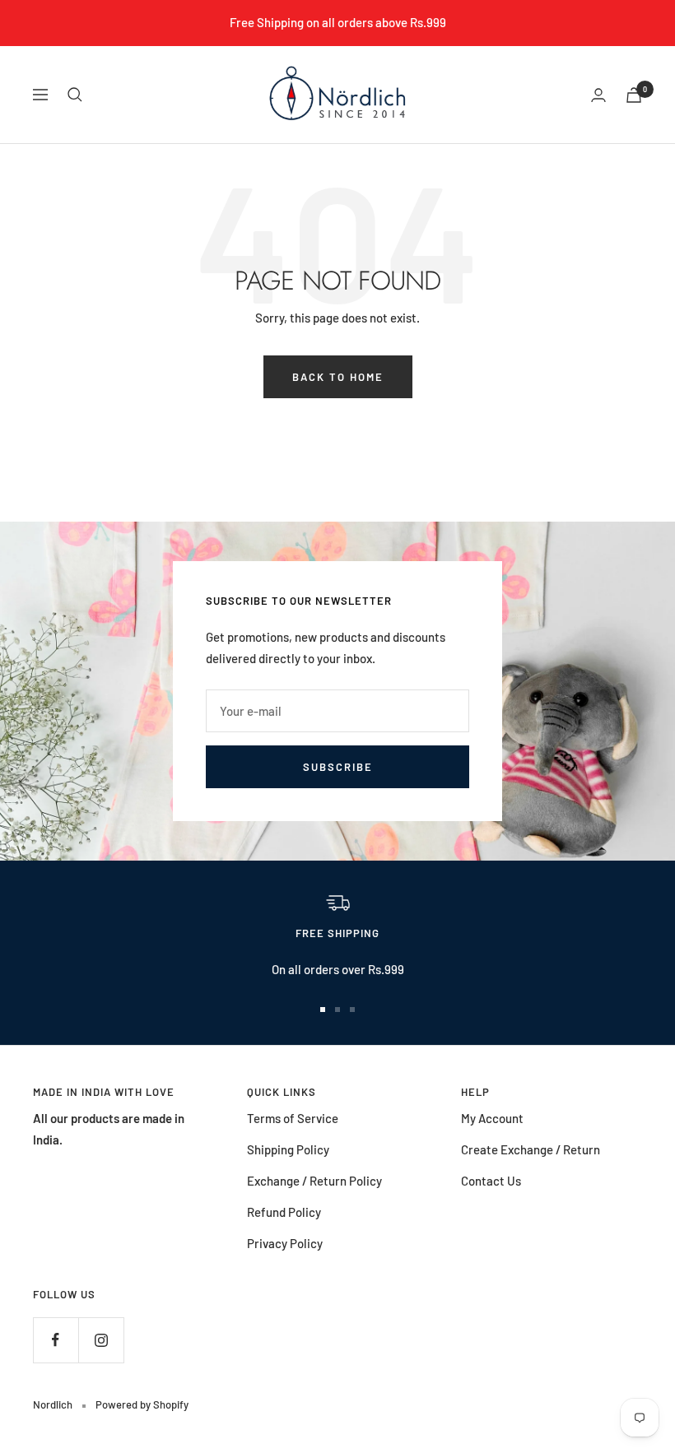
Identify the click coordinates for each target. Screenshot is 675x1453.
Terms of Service (292, 1118)
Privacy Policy (285, 1243)
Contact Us (491, 1180)
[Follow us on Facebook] (55, 1339)
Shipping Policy (288, 1149)
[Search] (75, 94)
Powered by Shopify (142, 1404)
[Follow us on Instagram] (100, 1339)
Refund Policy (284, 1212)
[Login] (598, 95)
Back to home (338, 376)
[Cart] (634, 95)
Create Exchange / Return (530, 1149)
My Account (492, 1118)
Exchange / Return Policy (314, 1180)
